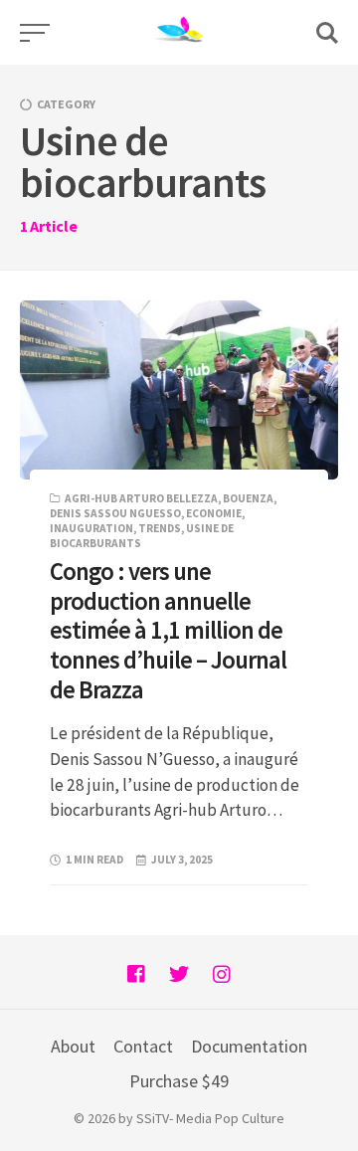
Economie (214, 513)
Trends (159, 528)
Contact (143, 1046)
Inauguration (91, 528)
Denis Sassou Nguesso (115, 513)
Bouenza (248, 498)
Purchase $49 (179, 1080)
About (73, 1046)
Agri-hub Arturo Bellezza (141, 498)
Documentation (249, 1046)
